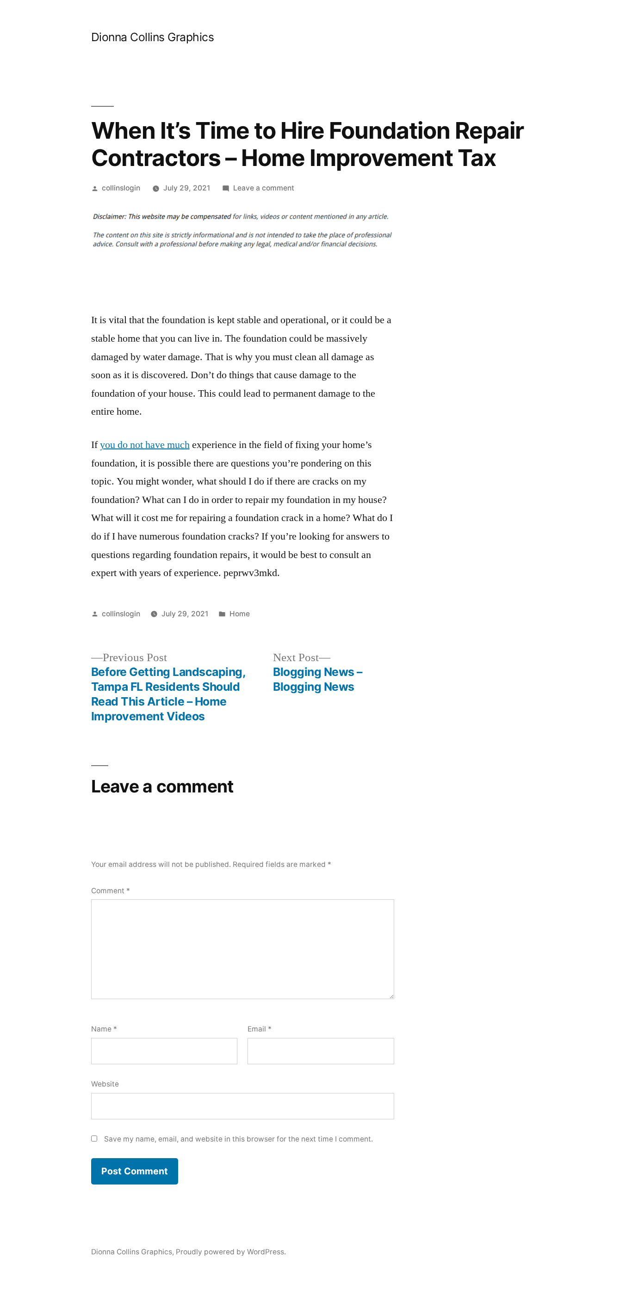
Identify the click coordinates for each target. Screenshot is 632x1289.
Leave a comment (263, 188)
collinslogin (121, 188)
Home (239, 613)
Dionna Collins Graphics (152, 37)
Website (105, 1084)
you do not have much (145, 444)
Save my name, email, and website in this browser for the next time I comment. (238, 1139)
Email (260, 1029)
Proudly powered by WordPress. (231, 1251)
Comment (110, 890)
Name (104, 1029)
